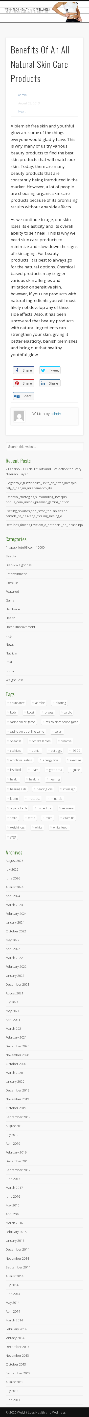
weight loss (17, 827)
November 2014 (17, 1258)
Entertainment (16, 574)
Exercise (12, 582)
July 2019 (12, 1134)
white (39, 827)
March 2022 (14, 957)
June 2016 (13, 1196)
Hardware (13, 609)
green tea (55, 770)
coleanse (16, 741)
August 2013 (14, 1382)
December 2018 (17, 1161)
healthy (34, 779)
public (10, 671)
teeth (31, 818)
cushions (15, 751)
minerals (56, 799)
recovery (68, 808)
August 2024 (14, 887)
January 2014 (15, 1338)
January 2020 (15, 1081)
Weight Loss (14, 680)
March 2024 (14, 905)
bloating (61, 703)
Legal (9, 635)
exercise (75, 760)
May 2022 (12, 940)
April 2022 (13, 949)
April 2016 (13, 1214)
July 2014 (12, 1285)
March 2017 (14, 1187)
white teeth (60, 827)
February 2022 (16, 966)
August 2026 (14, 860)
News (10, 644)
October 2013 (16, 1364)
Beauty (11, 556)
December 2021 (17, 984)
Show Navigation (72, 44)
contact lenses (41, 741)
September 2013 (18, 1373)
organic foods (18, 808)
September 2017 (18, 1170)
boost (30, 712)
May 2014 (12, 1302)
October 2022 (16, 931)
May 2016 (12, 1205)
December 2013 (17, 1346)
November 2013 (17, 1355)
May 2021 (12, 1011)
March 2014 (14, 1320)
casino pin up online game (27, 731)
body (13, 712)
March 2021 (14, 1028)
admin (22, 95)
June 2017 (13, 1179)
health (14, 779)
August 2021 (14, 993)
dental (36, 751)
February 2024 (16, 913)
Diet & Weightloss (18, 565)
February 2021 (16, 1037)
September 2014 (18, 1267)
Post (9, 662)
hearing (55, 779)
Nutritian (12, 653)
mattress (34, 799)
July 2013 (12, 1391)
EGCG (76, 751)
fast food (15, 770)
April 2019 (13, 1143)
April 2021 (13, 1019)
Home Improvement (20, 627)
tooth (49, 818)
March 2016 (14, 1223)
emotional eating (21, 760)
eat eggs (56, 751)
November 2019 (17, 1099)
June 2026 (13, 878)
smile (13, 818)
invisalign (69, 789)
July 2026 (12, 869)
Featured (12, 591)
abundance (17, 703)
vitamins (68, 818)
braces (49, 712)
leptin (14, 799)
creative (66, 741)
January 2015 (15, 1240)
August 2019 (14, 1126)
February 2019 (16, 1152)
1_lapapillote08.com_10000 (25, 547)
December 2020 (17, 1046)
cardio (68, 712)
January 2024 (15, 922)
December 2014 (17, 1249)
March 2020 (14, 1072)
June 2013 (13, 1400)
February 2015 (16, 1231)
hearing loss (44, 789)
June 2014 (13, 1294)
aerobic (40, 703)
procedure (44, 808)
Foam (35, 770)
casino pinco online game (62, 722)
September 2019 (18, 1117)
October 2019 (16, 1108)
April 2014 (13, 1311)
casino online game (22, 722)
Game (10, 600)
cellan (59, 731)
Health (22, 111)
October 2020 (16, 1064)
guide (76, 770)
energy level (51, 760)
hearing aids (18, 789)
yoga (13, 837)
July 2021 (12, 1002)
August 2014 (14, 1276)
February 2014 (16, 1329)
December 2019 (17, 1090)
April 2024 (13, 896)
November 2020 (17, 1055)
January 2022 (15, 975)
